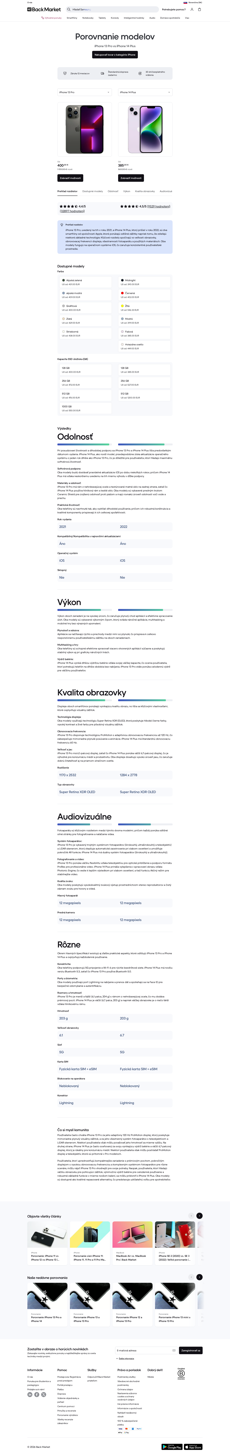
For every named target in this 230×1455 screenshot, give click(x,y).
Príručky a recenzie (66, 1410)
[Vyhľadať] (68, 9)
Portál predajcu (64, 1385)
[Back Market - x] (43, 1394)
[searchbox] (115, 9)
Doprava (61, 1393)
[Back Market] (44, 9)
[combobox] (84, 92)
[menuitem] (72, 17)
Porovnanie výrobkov (67, 1415)
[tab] (67, 191)
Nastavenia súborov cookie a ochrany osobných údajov (127, 1396)
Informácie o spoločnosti (130, 1408)
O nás (30, 1376)
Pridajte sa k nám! (35, 1389)
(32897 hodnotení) (72, 211)
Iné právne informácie (128, 1404)
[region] (115, 1244)
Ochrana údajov (125, 1389)
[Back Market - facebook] (36, 1394)
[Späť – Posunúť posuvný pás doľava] (191, 1216)
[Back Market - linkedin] (29, 1394)
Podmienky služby (126, 1376)
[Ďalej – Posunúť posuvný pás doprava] (199, 1216)
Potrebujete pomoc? (174, 9)
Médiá (151, 1376)
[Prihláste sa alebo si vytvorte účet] (192, 9)
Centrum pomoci (65, 1406)
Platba (60, 1389)
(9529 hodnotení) (158, 206)
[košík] (199, 9)
